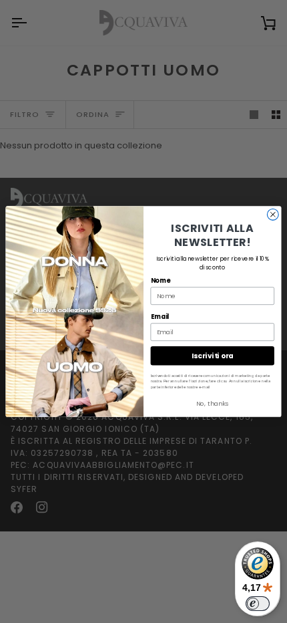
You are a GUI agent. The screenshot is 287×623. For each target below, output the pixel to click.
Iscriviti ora (213, 356)
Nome (161, 280)
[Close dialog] (272, 214)
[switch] (258, 603)
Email (160, 316)
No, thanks (212, 403)
